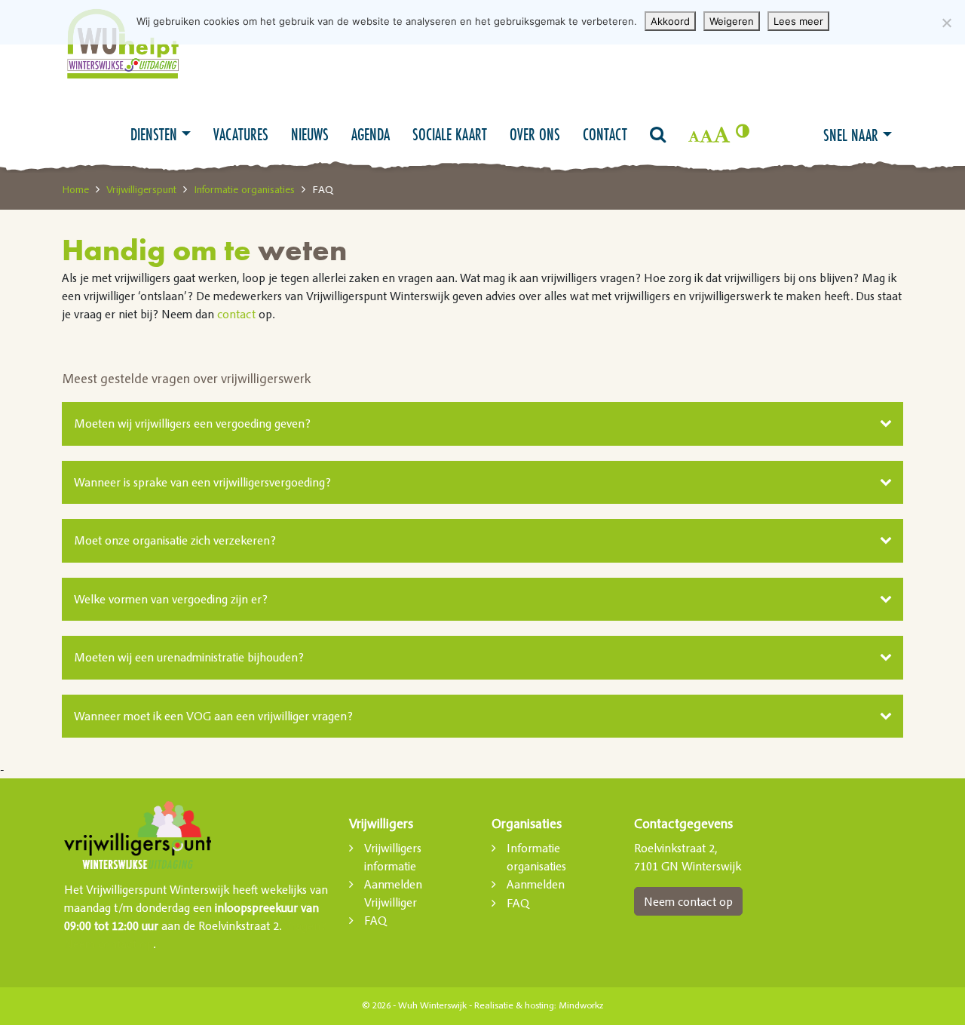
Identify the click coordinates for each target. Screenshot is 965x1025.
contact (236, 313)
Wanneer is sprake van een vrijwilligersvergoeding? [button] (202, 481)
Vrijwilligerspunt (141, 189)
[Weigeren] (946, 22)
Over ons (535, 134)
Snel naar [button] (850, 135)
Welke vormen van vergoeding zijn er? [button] (171, 598)
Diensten (153, 134)
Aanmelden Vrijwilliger (393, 893)
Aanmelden (536, 884)
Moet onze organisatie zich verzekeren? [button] (175, 540)
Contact (605, 134)
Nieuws (310, 134)
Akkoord (670, 21)
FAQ (375, 920)
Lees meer (798, 21)
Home (75, 189)
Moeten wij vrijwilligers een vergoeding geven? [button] (192, 423)
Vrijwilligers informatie (392, 856)
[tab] (482, 424)
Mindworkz (581, 1005)
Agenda (370, 134)
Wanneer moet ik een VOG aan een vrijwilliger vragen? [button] (213, 715)
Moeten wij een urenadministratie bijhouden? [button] (189, 656)
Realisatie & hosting (514, 1005)
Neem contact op (688, 901)
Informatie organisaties (244, 189)
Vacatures (240, 134)
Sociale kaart (449, 134)
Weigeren (731, 21)
